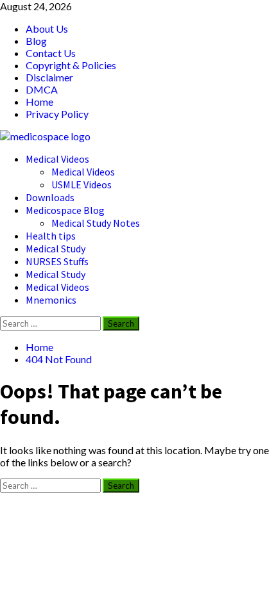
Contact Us (51, 53)
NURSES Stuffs (57, 261)
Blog (36, 41)
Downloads (50, 197)
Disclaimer (49, 77)
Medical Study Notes (95, 223)
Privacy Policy (57, 114)
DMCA (42, 89)
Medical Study (55, 248)
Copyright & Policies (71, 65)
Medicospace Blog (65, 210)
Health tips (51, 235)
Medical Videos (57, 158)
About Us (47, 28)
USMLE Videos (81, 184)
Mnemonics (51, 299)
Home (39, 101)
